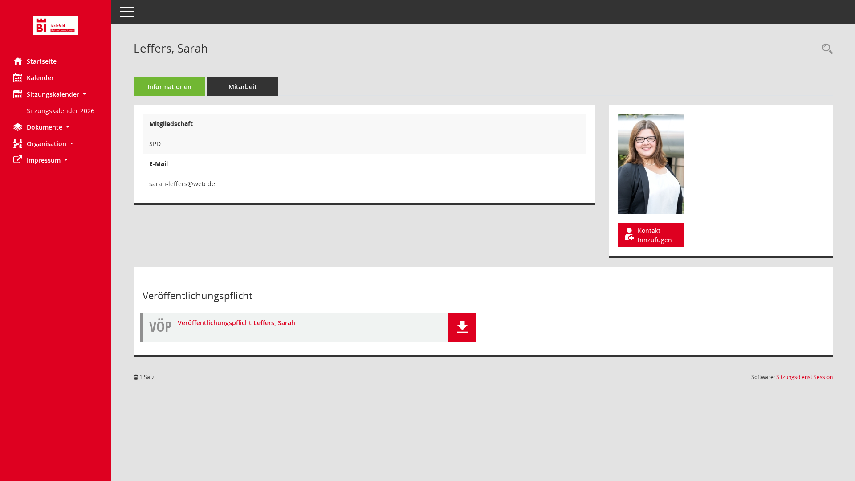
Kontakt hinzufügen (655, 235)
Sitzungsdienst (804, 377)
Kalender (40, 77)
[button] (55, 94)
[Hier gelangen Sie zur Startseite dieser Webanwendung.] (55, 25)
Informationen (169, 86)
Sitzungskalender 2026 (60, 110)
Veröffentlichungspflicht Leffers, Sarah (236, 322)
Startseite (42, 61)
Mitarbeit (242, 86)
